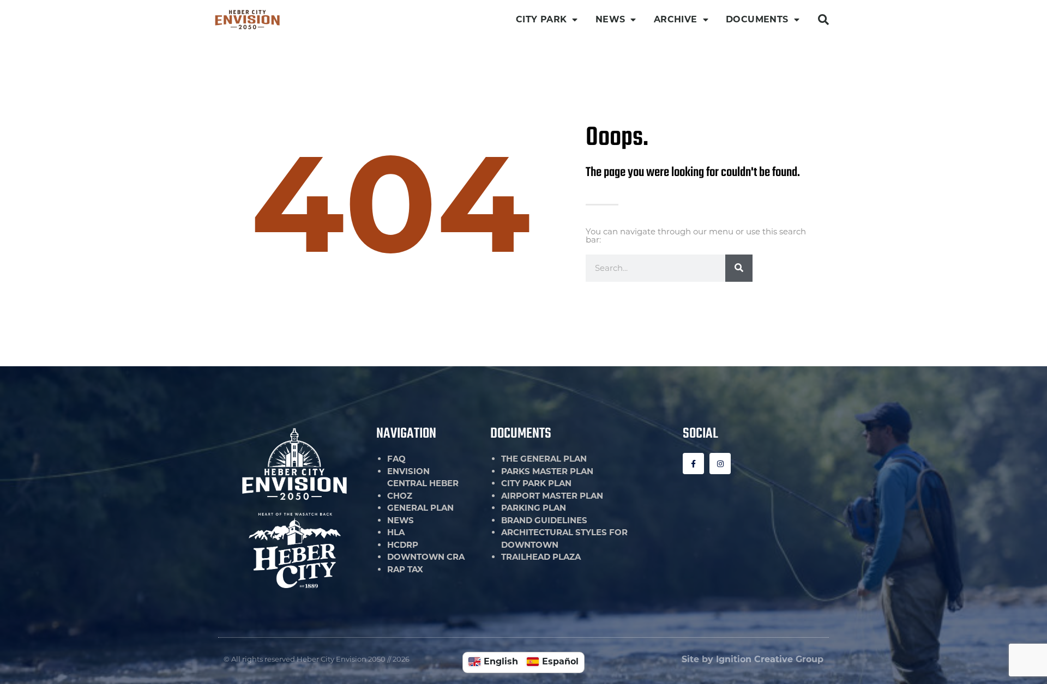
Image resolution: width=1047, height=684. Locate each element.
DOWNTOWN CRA (426, 557)
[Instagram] (720, 463)
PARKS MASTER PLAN (547, 471)
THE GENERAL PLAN (544, 458)
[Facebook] (693, 463)
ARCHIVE (675, 19)
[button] (823, 20)
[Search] (739, 268)
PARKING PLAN (533, 508)
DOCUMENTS (757, 19)
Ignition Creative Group (769, 659)
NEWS (610, 19)
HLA (396, 532)
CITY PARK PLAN (536, 483)
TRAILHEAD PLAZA (541, 557)
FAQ (396, 458)
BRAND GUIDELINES (544, 520)
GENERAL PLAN (420, 508)
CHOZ (399, 496)
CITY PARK (541, 19)
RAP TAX (405, 569)
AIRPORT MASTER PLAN (552, 496)
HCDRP (402, 545)
